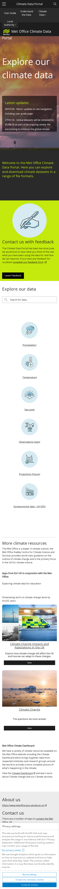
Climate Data (43, 13)
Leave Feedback (13, 275)
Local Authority (9, 23)
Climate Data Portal (29, 4)
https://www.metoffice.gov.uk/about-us (23, 805)
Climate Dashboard (22, 773)
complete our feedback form (28, 262)
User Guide (10, 13)
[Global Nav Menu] (4, 4)
